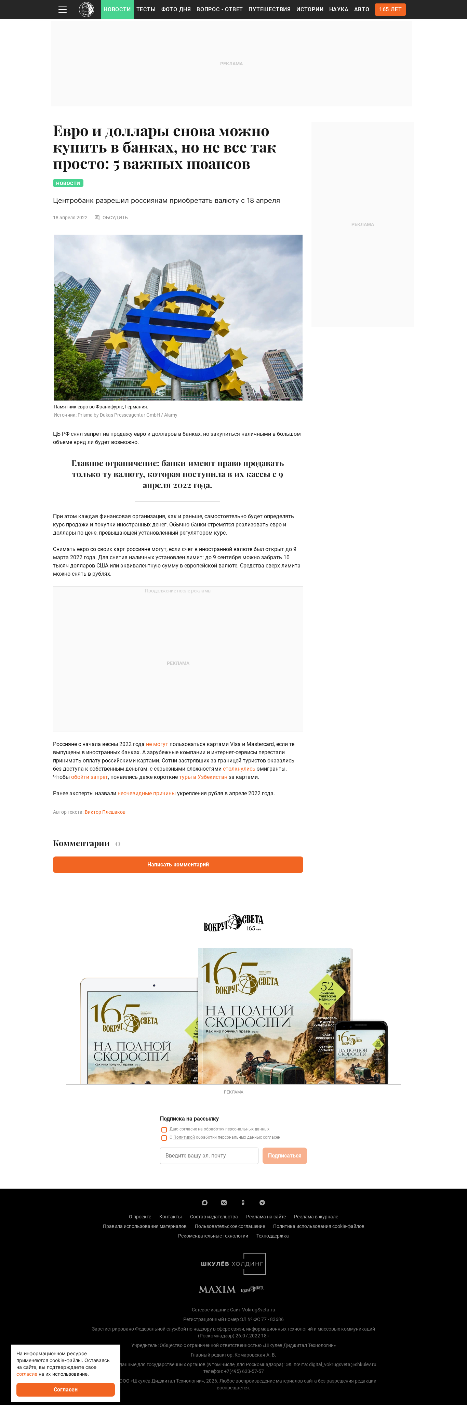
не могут (157, 744)
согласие (188, 1129)
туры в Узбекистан (203, 777)
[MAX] (205, 1202)
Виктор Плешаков (105, 812)
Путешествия (270, 9)
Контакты (170, 1216)
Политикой (184, 1137)
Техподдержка (272, 1236)
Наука (339, 9)
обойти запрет (89, 777)
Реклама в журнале (316, 1216)
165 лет (390, 9)
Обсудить (115, 217)
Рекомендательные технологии (213, 1236)
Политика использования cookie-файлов (318, 1226)
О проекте (140, 1216)
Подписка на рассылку (189, 1118)
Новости (117, 9)
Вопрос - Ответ (220, 9)
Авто (362, 9)
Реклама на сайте (266, 1216)
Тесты (146, 9)
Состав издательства (214, 1216)
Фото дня (176, 9)
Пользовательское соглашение (230, 1226)
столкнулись (239, 769)
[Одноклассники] (243, 1202)
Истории (310, 9)
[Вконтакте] (224, 1202)
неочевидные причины (147, 793)
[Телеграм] (262, 1202)
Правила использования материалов (145, 1226)
